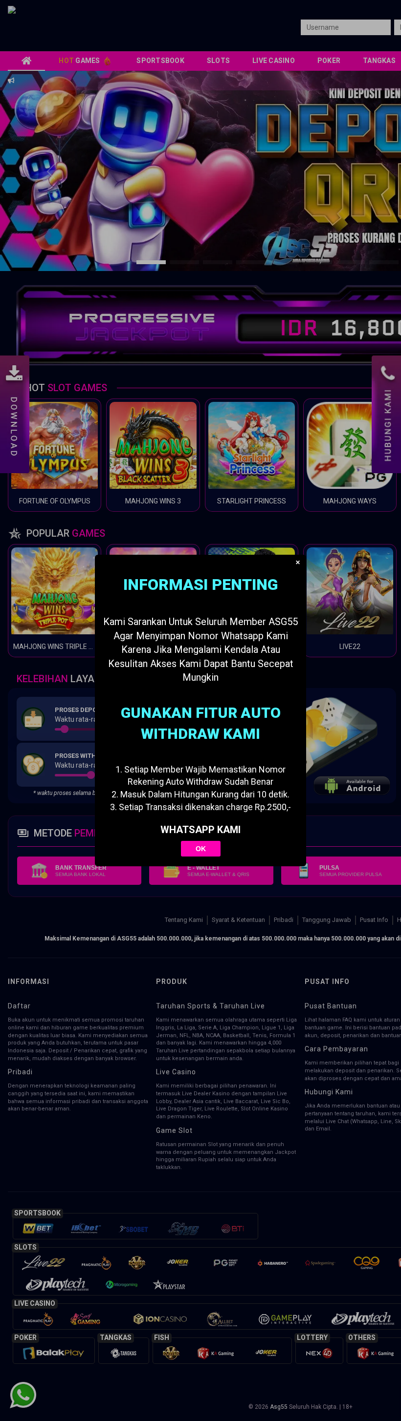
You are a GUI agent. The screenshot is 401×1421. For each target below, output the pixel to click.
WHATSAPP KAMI (200, 830)
